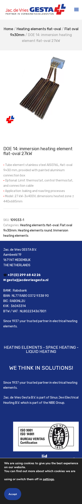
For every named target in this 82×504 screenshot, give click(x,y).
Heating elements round (35, 230)
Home (8, 29)
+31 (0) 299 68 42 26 (24, 275)
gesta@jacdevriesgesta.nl (27, 280)
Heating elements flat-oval (39, 29)
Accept (13, 494)
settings (48, 479)
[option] (41, 89)
